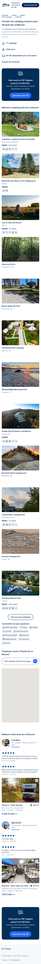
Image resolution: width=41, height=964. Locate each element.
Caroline (15, 740)
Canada (14, 15)
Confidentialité (15, 960)
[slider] (8, 753)
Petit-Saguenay (7, 17)
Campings (5, 15)
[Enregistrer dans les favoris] (36, 780)
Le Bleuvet (18, 17)
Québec (22, 15)
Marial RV (16, 822)
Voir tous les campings (20, 617)
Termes (4, 960)
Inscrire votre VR (30, 5)
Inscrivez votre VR (20, 95)
